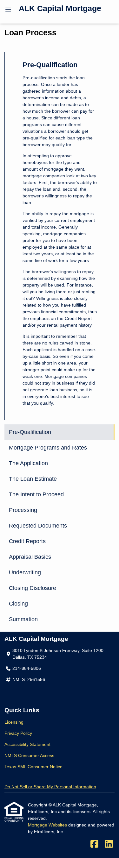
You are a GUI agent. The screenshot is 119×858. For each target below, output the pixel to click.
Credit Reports (27, 541)
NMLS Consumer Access (29, 755)
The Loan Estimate (33, 479)
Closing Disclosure (32, 588)
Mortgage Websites (48, 824)
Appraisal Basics (30, 557)
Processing (23, 510)
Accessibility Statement (27, 744)
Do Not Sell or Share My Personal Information (50, 786)
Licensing (13, 722)
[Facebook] (94, 844)
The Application (28, 463)
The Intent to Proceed (36, 494)
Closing (18, 603)
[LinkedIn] (109, 844)
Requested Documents (38, 525)
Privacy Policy (18, 733)
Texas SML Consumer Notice (33, 766)
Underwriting (25, 572)
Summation (23, 619)
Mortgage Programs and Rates (48, 447)
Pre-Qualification (30, 432)
